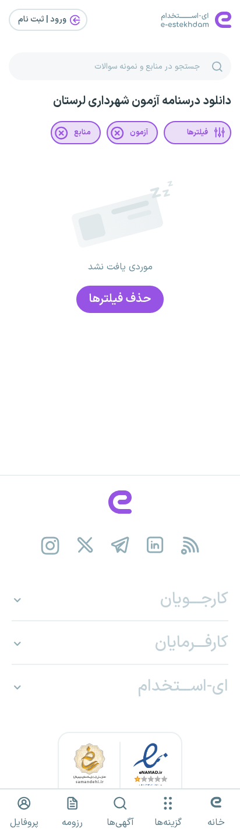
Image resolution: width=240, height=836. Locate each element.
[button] (197, 132)
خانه (216, 823)
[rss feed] (190, 545)
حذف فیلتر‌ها (120, 299)
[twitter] (85, 545)
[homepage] (120, 502)
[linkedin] (155, 545)
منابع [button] (82, 132)
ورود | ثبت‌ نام (43, 19)
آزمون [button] (139, 132)
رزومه (72, 823)
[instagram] (50, 545)
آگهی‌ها (120, 823)
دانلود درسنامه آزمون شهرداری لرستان (142, 101)
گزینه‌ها (168, 823)
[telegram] (120, 545)
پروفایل (24, 823)
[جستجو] (217, 66)
